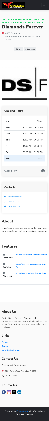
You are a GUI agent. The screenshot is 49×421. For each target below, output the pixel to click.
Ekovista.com (22, 411)
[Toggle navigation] (44, 5)
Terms (5, 346)
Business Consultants (29, 22)
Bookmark (30, 49)
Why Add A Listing (11, 350)
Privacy (5, 342)
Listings (7, 19)
